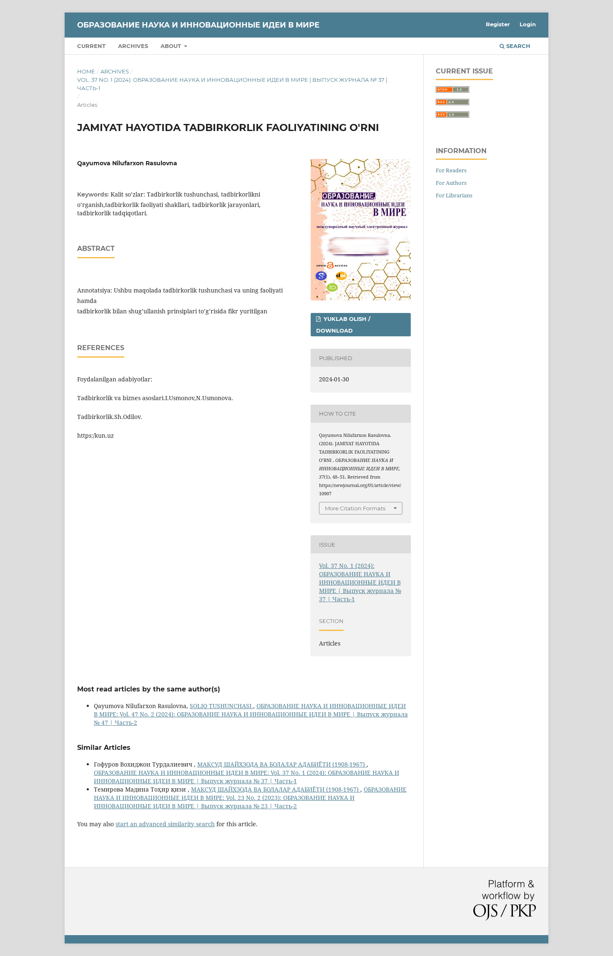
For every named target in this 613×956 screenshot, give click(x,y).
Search (517, 46)
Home (86, 71)
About (172, 46)
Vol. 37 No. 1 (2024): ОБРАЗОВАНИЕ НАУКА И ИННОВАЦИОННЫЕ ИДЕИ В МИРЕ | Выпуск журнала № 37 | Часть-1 (232, 83)
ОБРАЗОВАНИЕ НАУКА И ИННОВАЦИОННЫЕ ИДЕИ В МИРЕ (198, 25)
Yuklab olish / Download (343, 324)
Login (528, 24)
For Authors (451, 183)
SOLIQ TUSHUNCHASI (221, 706)
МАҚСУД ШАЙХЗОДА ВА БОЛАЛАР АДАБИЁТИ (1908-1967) (282, 764)
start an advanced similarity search (165, 824)
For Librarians (454, 195)
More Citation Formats (355, 508)
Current (91, 46)
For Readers (451, 170)
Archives (133, 46)
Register (498, 24)
